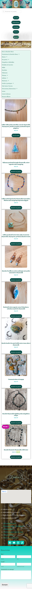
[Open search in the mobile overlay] (11, 11)
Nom (2, 554)
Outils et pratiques (7, 83)
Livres (3, 91)
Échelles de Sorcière (7, 65)
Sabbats (4, 78)
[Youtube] (14, 542)
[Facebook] (10, 542)
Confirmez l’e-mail (20, 566)
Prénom (2, 559)
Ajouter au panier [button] (16, 171)
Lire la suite (16, 135)
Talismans (4, 73)
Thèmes (4, 75)
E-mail (3, 562)
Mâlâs (3, 67)
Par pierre (4, 59)
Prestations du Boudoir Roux (10, 54)
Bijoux (4, 57)
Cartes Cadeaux (6, 94)
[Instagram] (18, 542)
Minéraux (4, 81)
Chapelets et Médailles (8, 62)
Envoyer (5, 584)
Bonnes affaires (6, 97)
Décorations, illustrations (9, 89)
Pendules (4, 70)
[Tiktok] (22, 542)
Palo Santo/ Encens (7, 86)
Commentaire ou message (7, 569)
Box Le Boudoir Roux (8, 52)
